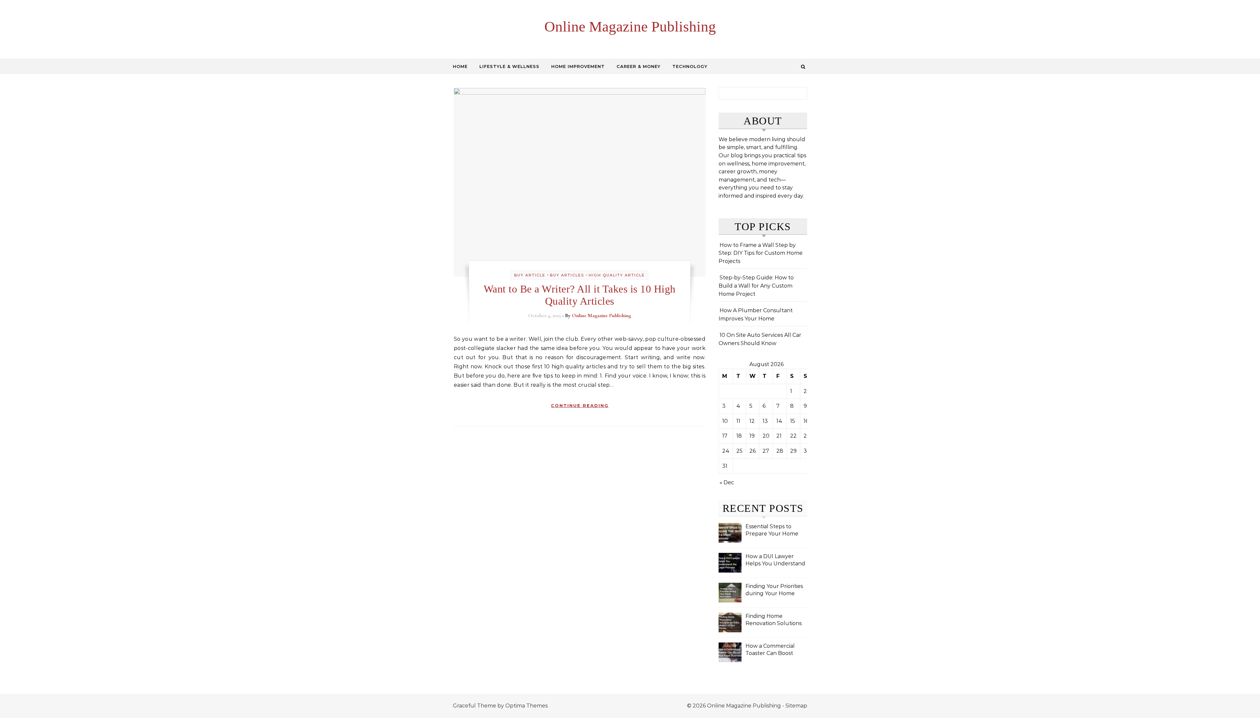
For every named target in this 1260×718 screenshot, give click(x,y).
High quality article (617, 275)
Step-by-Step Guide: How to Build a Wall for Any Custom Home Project (756, 285)
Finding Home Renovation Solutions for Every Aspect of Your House (774, 620)
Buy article (529, 275)
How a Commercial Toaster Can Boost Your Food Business (771, 650)
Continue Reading (580, 405)
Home (460, 66)
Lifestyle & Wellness (509, 66)
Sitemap (796, 706)
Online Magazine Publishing (630, 26)
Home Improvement (578, 66)
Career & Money (639, 66)
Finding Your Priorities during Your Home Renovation (774, 590)
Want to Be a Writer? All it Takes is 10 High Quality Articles (580, 295)
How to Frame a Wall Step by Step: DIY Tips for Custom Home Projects (761, 253)
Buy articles (567, 275)
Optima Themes (526, 706)
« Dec (727, 482)
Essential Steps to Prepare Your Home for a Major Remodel (772, 530)
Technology (689, 66)
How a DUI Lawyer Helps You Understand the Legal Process (775, 560)
